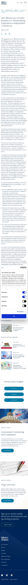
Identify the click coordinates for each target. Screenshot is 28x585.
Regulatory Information (6, 556)
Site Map (3, 550)
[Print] (5, 34)
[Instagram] (11, 575)
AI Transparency (4, 565)
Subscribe (3, 547)
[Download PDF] (1, 34)
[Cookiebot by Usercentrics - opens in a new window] (20, 267)
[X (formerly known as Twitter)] (2, 575)
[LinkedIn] (7, 575)
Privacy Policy (4, 562)
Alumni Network (4, 544)
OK (14, 316)
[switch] (24, 297)
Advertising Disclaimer (5, 559)
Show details (20, 311)
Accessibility (3, 553)
